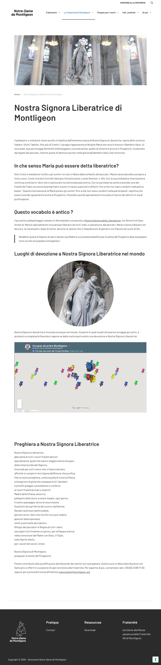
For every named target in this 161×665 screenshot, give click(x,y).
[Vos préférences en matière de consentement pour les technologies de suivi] (155, 659)
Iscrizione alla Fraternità (132, 3)
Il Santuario (51, 12)
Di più (145, 12)
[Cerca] (152, 3)
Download (89, 629)
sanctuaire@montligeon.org (74, 571)
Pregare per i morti (106, 12)
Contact (50, 629)
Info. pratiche (129, 12)
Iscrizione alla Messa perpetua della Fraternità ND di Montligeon (136, 634)
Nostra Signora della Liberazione (103, 220)
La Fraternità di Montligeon (77, 12)
